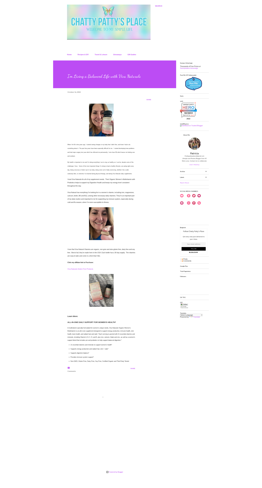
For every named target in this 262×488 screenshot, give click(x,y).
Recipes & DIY (83, 54)
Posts (185, 259)
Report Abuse (184, 183)
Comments (187, 261)
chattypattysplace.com (188, 110)
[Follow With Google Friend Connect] (184, 308)
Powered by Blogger (116, 472)
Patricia (194, 153)
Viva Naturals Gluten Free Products (80, 269)
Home (69, 54)
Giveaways (117, 54)
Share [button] (148, 99)
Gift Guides (132, 54)
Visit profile (194, 165)
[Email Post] (68, 368)
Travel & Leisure (101, 54)
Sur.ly (192, 115)
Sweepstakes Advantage (189, 68)
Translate (196, 317)
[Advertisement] (98, 439)
